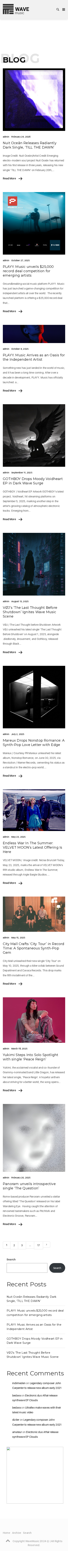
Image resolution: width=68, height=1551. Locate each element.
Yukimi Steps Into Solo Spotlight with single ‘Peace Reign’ (30, 1057)
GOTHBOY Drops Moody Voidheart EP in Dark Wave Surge (33, 481)
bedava (16, 1395)
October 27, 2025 (20, 260)
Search (11, 1259)
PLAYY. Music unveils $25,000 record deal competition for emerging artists (28, 271)
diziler (15, 1419)
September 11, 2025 (21, 472)
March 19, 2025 (19, 1048)
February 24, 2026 (20, 136)
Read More (10, 178)
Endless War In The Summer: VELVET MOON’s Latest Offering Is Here (32, 847)
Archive (16, 1532)
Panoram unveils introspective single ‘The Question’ (29, 1186)
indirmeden (19, 1383)
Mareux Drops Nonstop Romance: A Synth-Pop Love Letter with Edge (34, 742)
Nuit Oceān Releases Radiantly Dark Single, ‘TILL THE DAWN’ (29, 145)
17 (38, 1245)
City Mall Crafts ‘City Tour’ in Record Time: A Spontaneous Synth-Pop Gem (33, 948)
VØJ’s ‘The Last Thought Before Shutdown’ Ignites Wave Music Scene (30, 612)
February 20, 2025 (20, 1177)
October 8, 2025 (20, 349)
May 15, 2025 (18, 937)
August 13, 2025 (20, 601)
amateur (17, 1432)
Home (6, 1532)
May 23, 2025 (18, 837)
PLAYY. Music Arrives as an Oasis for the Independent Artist (34, 357)
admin (6, 136)
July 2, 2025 (17, 734)
